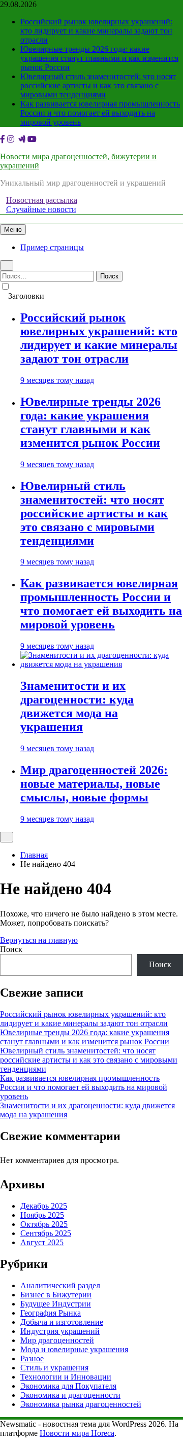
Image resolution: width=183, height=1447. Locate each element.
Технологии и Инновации (65, 1376)
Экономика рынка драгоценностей (80, 1404)
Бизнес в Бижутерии (56, 1294)
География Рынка (50, 1313)
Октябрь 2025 (44, 1224)
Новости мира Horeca (77, 1433)
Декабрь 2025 (43, 1206)
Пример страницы (52, 247)
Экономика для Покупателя (68, 1386)
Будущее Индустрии (55, 1303)
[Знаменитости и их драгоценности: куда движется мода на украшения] (101, 664)
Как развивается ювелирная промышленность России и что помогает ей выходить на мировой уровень (100, 112)
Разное (32, 1358)
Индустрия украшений (60, 1331)
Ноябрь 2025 (42, 1215)
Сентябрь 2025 (45, 1233)
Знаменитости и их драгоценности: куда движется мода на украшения (77, 706)
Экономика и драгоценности (70, 1395)
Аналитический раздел (60, 1285)
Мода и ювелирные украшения (74, 1349)
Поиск (11, 949)
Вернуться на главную (39, 940)
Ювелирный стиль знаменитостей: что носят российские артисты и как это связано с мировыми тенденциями (98, 85)
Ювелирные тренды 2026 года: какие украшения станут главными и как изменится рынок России (99, 58)
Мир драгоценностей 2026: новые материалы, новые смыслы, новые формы (94, 783)
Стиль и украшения (54, 1367)
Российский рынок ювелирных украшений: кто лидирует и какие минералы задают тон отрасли (96, 30)
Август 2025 (42, 1242)
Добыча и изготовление (61, 1322)
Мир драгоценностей (57, 1340)
